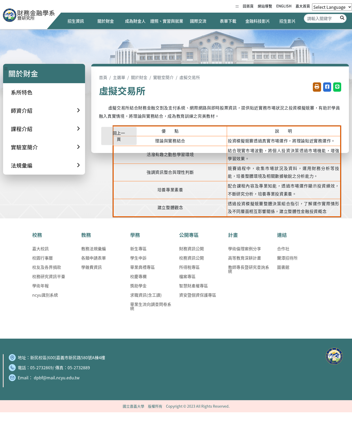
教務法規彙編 (93, 248)
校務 (37, 234)
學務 (135, 234)
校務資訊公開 (191, 258)
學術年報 (40, 286)
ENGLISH (283, 5)
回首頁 (248, 5)
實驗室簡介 (163, 77)
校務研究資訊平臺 (48, 276)
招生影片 (287, 21)
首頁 (103, 77)
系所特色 (21, 92)
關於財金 (105, 21)
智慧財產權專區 (193, 286)
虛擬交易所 (189, 77)
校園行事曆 (42, 258)
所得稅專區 (189, 267)
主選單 (119, 77)
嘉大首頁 (303, 5)
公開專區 (189, 234)
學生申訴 (138, 258)
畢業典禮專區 (142, 267)
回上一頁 (119, 136)
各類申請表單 (93, 258)
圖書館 (283, 267)
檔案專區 (187, 276)
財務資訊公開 (191, 248)
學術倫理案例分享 (244, 248)
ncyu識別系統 (45, 295)
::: (237, 5)
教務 (86, 234)
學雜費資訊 (91, 267)
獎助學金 (138, 286)
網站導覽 (265, 5)
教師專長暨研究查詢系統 (248, 269)
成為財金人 (135, 21)
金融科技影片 (257, 21)
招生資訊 (76, 21)
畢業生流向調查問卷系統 (150, 306)
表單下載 (228, 21)
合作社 (283, 248)
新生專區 (138, 248)
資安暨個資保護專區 (197, 295)
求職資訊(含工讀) (146, 295)
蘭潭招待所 (287, 258)
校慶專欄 (138, 276)
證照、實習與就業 (166, 21)
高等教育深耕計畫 (244, 258)
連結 (282, 234)
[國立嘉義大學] (30, 16)
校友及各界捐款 (46, 267)
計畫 (233, 234)
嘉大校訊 (40, 248)
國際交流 (198, 21)
